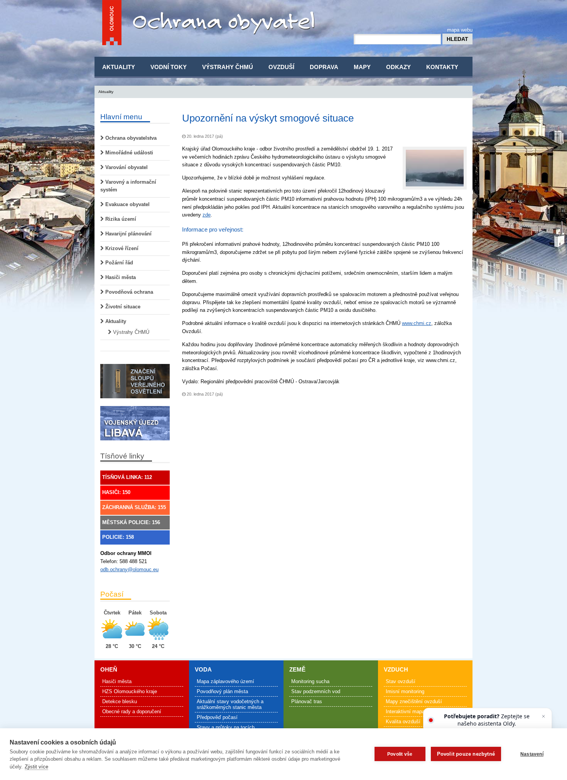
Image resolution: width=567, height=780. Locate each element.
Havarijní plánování (128, 234)
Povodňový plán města (222, 691)
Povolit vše (399, 754)
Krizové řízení (121, 248)
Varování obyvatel (126, 167)
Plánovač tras (306, 701)
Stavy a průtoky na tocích (226, 727)
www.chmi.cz (416, 323)
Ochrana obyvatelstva (130, 138)
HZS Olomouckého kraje (129, 691)
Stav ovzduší (400, 681)
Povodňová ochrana (128, 292)
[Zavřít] (543, 716)
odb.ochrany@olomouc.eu (129, 569)
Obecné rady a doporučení (131, 711)
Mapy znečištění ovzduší (414, 701)
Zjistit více (36, 767)
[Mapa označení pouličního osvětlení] (135, 396)
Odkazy (398, 67)
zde (206, 215)
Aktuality (118, 67)
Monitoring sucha (310, 681)
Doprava (324, 67)
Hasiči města (120, 277)
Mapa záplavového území (225, 681)
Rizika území (120, 219)
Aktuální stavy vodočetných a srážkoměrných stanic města (230, 704)
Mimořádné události (128, 153)
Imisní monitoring (405, 691)
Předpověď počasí (217, 717)
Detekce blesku (119, 701)
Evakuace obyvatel (127, 204)
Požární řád (118, 263)
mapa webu (459, 30)
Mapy (362, 67)
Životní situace (122, 307)
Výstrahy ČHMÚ (227, 67)
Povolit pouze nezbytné (466, 754)
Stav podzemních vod (315, 691)
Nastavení (531, 754)
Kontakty (442, 67)
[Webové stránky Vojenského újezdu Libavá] (135, 439)
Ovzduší (281, 67)
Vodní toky (168, 67)
